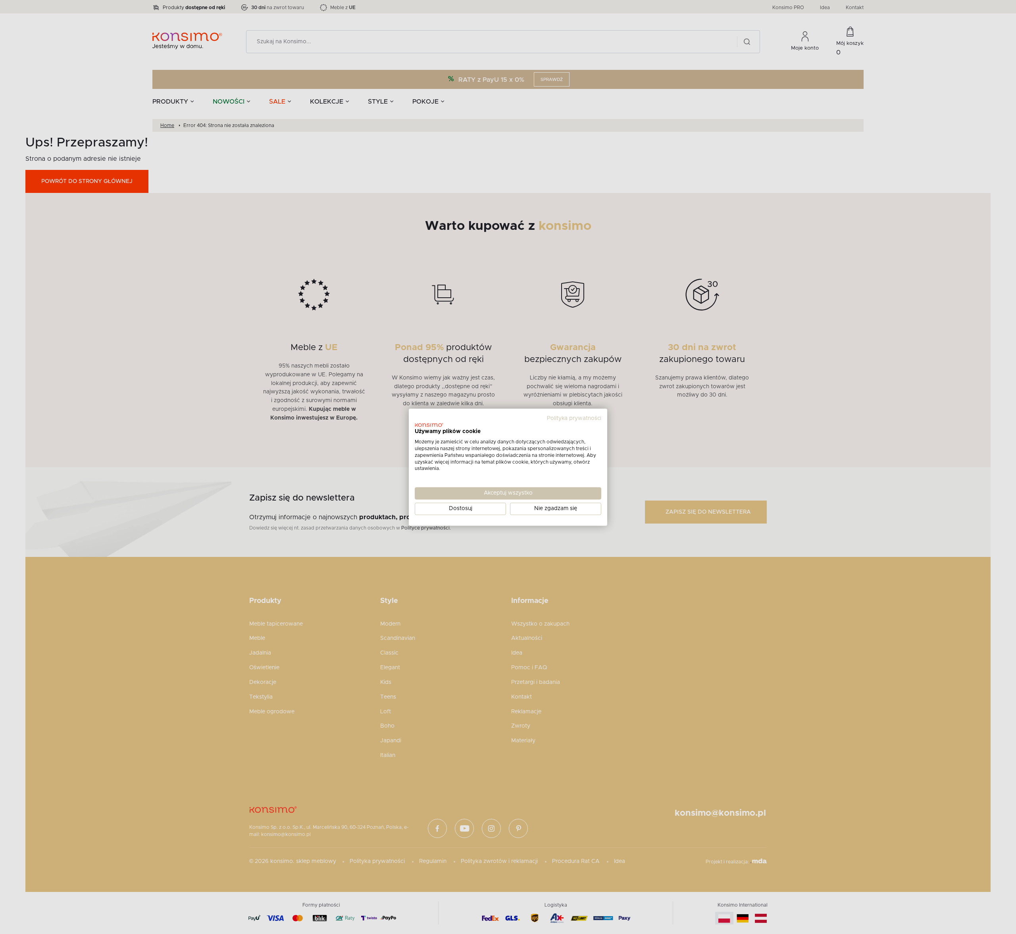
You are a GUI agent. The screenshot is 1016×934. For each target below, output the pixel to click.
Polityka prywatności (574, 418)
